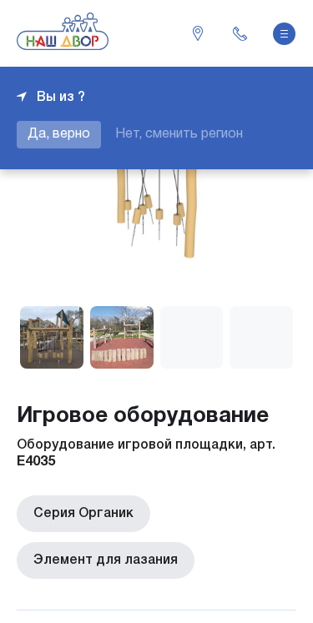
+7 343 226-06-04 (239, 33)
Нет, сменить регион (179, 134)
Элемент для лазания (105, 560)
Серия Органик (83, 514)
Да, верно (59, 134)
